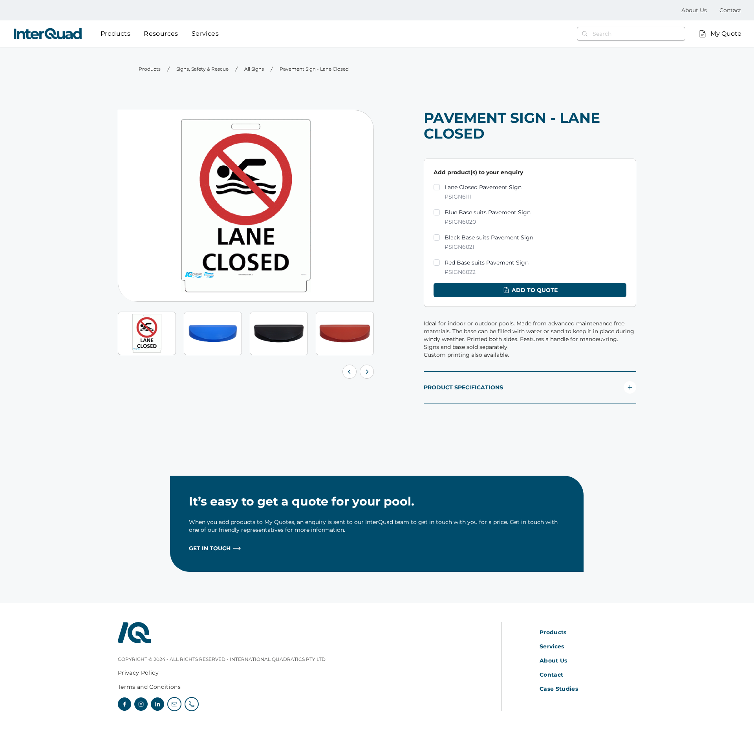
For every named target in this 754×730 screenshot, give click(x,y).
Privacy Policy (138, 672)
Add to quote (535, 290)
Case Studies (559, 688)
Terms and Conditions (149, 686)
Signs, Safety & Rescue (202, 69)
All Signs (254, 69)
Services (205, 33)
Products (115, 33)
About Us (694, 10)
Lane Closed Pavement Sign (483, 192)
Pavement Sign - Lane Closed (314, 69)
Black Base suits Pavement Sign (489, 242)
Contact (730, 10)
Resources (161, 33)
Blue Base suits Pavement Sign (488, 217)
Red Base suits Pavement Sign (487, 267)
